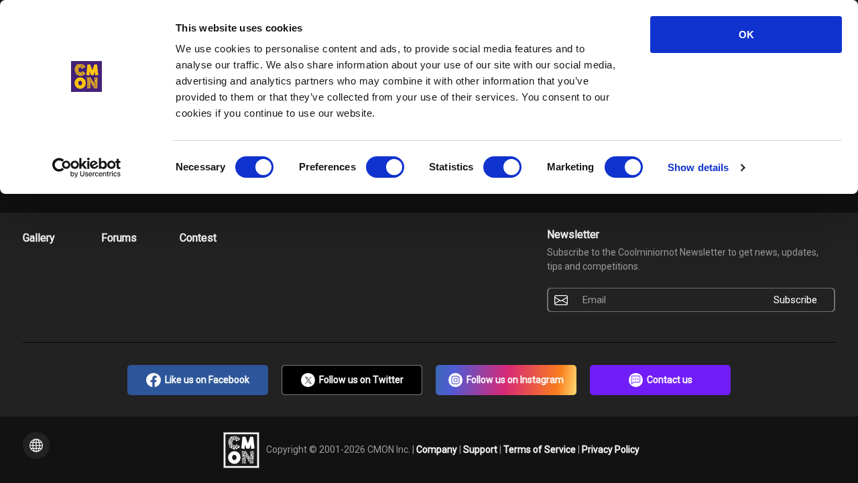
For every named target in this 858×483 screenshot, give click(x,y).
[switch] (385, 167)
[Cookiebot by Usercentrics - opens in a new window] (86, 168)
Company (437, 448)
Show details (698, 167)
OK (746, 34)
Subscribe (795, 300)
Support (481, 448)
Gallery (39, 237)
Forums (119, 237)
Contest (198, 237)
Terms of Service (540, 448)
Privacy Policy (610, 448)
